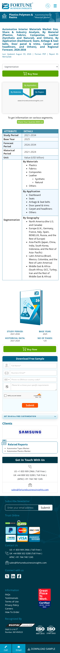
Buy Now (32, 73)
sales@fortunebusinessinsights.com (30, 489)
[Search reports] (48, 6)
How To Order (12, 612)
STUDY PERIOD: (15, 331)
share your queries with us (30, 121)
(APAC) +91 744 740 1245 (30, 478)
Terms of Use (12, 601)
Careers (9, 608)
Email (19, 650)
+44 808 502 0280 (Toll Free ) (27, 553)
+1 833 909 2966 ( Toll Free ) (32, 471)
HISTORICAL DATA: (15, 338)
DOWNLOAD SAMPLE (42, 649)
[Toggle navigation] (55, 6)
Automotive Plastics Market (18, 451)
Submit (30, 405)
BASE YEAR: (45, 331)
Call (6, 650)
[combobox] (6, 379)
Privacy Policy (12, 605)
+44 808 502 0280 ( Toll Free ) (32, 475)
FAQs (7, 594)
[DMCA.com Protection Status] (10, 522)
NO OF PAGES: (45, 338)
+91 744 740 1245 (24, 557)
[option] (30, 433)
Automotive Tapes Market (18, 448)
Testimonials (11, 598)
